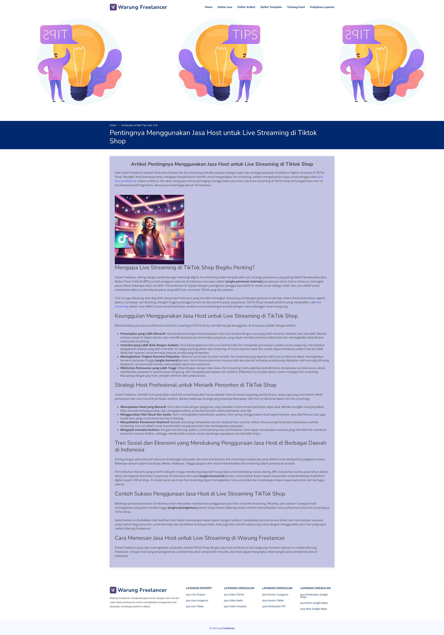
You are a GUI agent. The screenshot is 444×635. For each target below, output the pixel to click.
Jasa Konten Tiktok (272, 600)
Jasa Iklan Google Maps (313, 609)
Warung (223, 628)
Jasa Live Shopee (195, 594)
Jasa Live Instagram (197, 600)
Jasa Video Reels (233, 600)
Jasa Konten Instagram (275, 594)
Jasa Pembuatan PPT (274, 606)
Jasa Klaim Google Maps (314, 603)
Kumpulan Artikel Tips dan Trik (139, 125)
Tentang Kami (296, 7)
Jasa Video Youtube (235, 606)
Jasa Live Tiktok (194, 606)
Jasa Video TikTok (234, 594)
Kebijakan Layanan (322, 7)
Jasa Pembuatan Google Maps (314, 595)
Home (208, 7)
